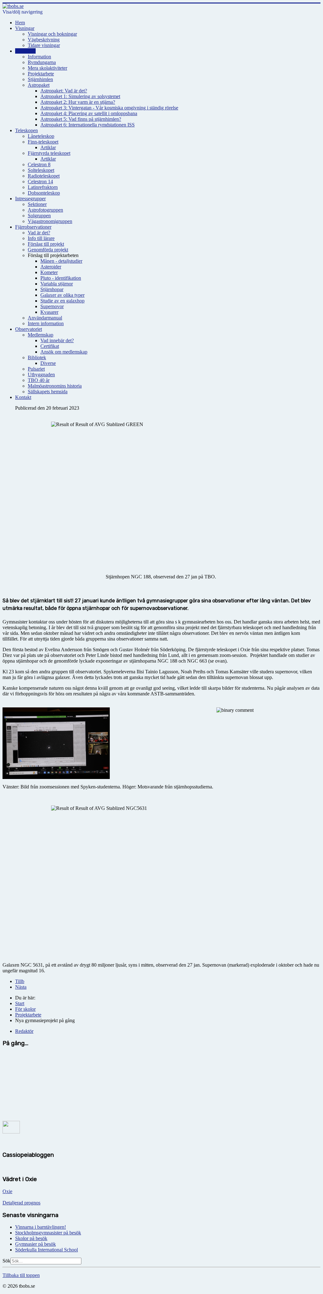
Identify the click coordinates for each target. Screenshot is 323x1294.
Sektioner (37, 204)
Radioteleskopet (44, 176)
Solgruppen (39, 215)
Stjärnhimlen (40, 79)
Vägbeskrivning (44, 39)
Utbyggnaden (41, 374)
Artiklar (48, 147)
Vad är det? (39, 232)
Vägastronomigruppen (50, 221)
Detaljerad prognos (21, 1202)
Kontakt (23, 397)
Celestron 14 (40, 181)
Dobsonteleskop (44, 193)
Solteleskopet (41, 170)
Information (39, 56)
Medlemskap (40, 334)
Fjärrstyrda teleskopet (49, 153)
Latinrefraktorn (43, 187)
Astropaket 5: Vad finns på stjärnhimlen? (80, 119)
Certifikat (49, 346)
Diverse (48, 363)
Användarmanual (45, 317)
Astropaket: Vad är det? (63, 90)
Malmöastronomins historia (55, 386)
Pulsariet (36, 369)
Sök (6, 1260)
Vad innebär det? (57, 340)
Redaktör (24, 1031)
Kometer (49, 272)
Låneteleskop (41, 136)
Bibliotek (37, 357)
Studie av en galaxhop (62, 300)
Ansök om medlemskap (63, 351)
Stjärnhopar (51, 289)
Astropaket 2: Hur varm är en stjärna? (77, 102)
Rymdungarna (42, 62)
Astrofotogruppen (45, 210)
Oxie (7, 1191)
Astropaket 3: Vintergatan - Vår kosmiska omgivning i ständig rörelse (109, 107)
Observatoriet (28, 329)
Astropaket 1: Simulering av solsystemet (80, 96)
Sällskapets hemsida (48, 391)
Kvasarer (49, 312)
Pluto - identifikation (60, 278)
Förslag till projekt (46, 244)
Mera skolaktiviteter (47, 68)
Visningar (24, 28)
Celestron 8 (39, 164)
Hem (20, 22)
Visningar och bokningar (52, 34)
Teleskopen (26, 130)
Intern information (46, 323)
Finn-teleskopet (43, 141)
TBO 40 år (39, 380)
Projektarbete (41, 73)
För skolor (25, 51)
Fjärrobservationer (33, 227)
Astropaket (39, 85)
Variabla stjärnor (56, 283)
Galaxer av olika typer (62, 295)
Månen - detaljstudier (61, 261)
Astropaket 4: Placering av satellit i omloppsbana (88, 113)
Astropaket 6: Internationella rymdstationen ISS (87, 124)
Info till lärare (41, 238)
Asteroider (50, 266)
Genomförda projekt (48, 249)
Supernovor (52, 306)
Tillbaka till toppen (21, 1275)
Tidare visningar (44, 45)
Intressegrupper (30, 198)
